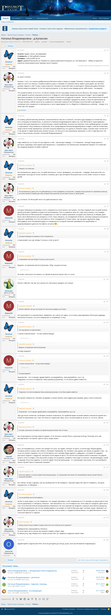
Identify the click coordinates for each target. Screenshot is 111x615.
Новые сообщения (7, 22)
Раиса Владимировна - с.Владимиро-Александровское (32, 570)
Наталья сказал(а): (25, 188)
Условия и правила (68, 609)
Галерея (29, 18)
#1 (108, 50)
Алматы (22, 586)
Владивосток (27, 573)
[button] (22, 18)
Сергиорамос (100, 579)
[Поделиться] (105, 50)
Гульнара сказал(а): (25, 306)
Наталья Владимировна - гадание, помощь (27, 584)
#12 (107, 322)
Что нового (16, 18)
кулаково (44, 42)
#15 (107, 423)
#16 (107, 445)
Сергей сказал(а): (25, 471)
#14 (107, 384)
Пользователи (42, 18)
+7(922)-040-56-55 (27, 42)
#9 (108, 252)
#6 (108, 184)
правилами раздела (97, 29)
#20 (107, 540)
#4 (108, 139)
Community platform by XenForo (55, 613)
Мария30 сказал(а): (25, 233)
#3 (108, 116)
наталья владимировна (56, 42)
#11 (107, 302)
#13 (107, 356)
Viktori (9, 593)
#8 (108, 229)
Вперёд (10, 46)
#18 (107, 490)
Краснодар (25, 579)
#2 (108, 73)
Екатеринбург (24, 593)
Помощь (103, 609)
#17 (107, 467)
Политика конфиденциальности (88, 609)
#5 (108, 161)
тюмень (68, 42)
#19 (107, 517)
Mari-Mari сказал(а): (25, 165)
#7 (108, 206)
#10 (107, 279)
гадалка (37, 42)
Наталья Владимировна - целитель (24, 577)
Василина (11, 573)
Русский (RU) (10, 609)
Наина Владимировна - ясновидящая (25, 590)
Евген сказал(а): (24, 522)
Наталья (6, 42)
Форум (6, 18)
